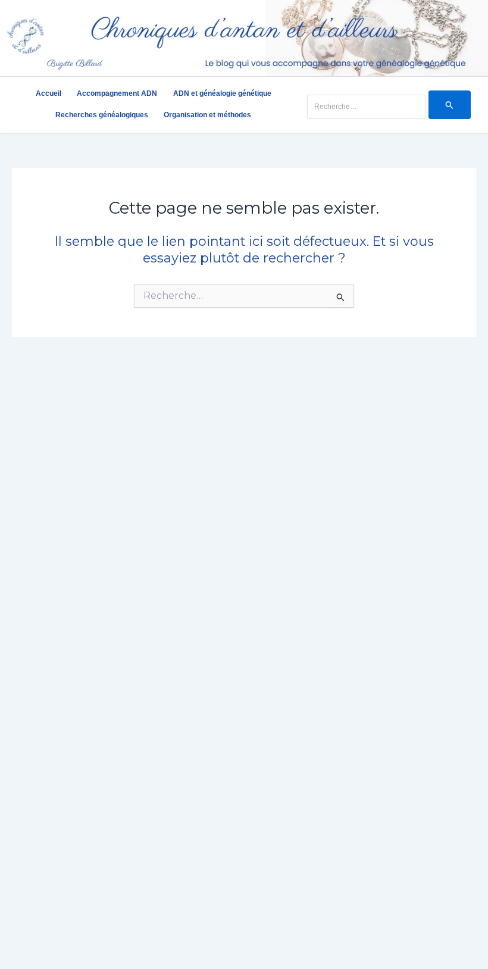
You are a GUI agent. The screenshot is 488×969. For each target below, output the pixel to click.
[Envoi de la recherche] (449, 104)
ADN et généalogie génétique (222, 93)
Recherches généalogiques (101, 115)
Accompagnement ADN (117, 93)
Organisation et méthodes (207, 115)
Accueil (48, 93)
